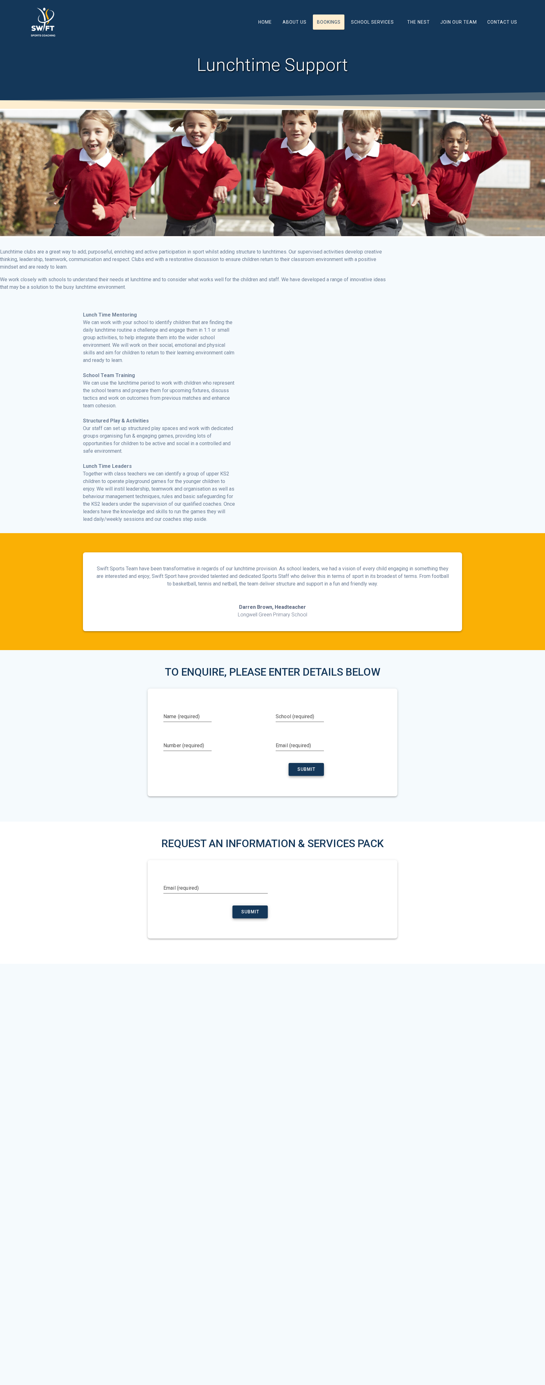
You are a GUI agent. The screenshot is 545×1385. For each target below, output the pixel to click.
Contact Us (502, 22)
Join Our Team (458, 22)
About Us (295, 22)
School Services (372, 22)
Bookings (329, 22)
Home (265, 22)
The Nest (418, 22)
